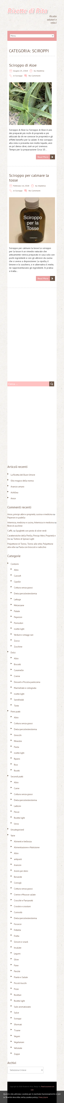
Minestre (18, 741)
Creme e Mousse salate (25, 894)
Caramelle (19, 670)
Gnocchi (17, 735)
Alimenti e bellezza (23, 841)
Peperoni (18, 617)
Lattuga (17, 599)
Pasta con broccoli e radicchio (32, 547)
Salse (16, 1012)
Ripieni (17, 758)
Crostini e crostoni (22, 906)
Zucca (17, 640)
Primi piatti (15, 711)
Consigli (17, 882)
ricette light (19, 629)
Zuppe (17, 1054)
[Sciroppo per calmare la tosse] (32, 198)
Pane (16, 965)
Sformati (18, 1024)
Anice (13, 498)
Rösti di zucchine (14, 525)
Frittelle (17, 930)
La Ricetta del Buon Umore (23, 474)
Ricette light (19, 818)
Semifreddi (19, 699)
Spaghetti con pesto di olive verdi (31, 530)
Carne (16, 788)
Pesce (16, 812)
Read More (43, 156)
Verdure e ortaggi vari (23, 634)
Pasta (16, 747)
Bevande (18, 877)
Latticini (17, 806)
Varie (13, 835)
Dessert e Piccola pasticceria (27, 682)
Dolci (13, 652)
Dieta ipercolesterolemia (25, 593)
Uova (16, 823)
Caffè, (10, 530)
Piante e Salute (21, 977)
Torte (16, 705)
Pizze (16, 989)
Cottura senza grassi (23, 587)
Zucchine (18, 646)
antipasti (18, 859)
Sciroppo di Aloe (23, 65)
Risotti (17, 770)
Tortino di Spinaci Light (23, 539)
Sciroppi (18, 75)
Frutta (16, 936)
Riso (16, 764)
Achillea (14, 492)
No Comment (34, 75)
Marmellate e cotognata (25, 688)
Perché (17, 971)
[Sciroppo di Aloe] (30, 83)
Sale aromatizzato (22, 1006)
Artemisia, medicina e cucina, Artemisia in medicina (30, 522)
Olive (16, 959)
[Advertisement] (32, 341)
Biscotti (17, 664)
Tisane (17, 1030)
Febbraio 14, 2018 (21, 185)
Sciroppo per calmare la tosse (29, 178)
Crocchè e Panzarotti (23, 900)
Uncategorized (17, 829)
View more (43, 1097)
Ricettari (17, 995)
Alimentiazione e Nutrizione (27, 847)
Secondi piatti (17, 776)
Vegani (17, 1036)
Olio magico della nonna (22, 480)
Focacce (17, 924)
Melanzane (19, 605)
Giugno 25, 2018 (20, 71)
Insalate (17, 947)
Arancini (17, 865)
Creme (17, 676)
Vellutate (18, 1048)
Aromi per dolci (21, 871)
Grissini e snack (21, 941)
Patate (17, 611)
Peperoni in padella (16, 517)
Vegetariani (19, 1042)
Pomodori (18, 623)
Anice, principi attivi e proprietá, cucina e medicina (30, 514)
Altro (16, 570)
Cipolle (17, 581)
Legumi (17, 953)
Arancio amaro (17, 486)
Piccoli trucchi (20, 983)
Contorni (15, 564)
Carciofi (17, 575)
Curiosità (18, 912)
